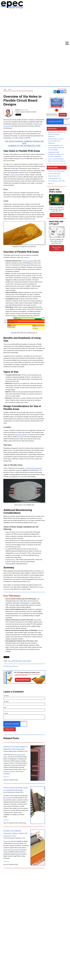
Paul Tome (25, 110)
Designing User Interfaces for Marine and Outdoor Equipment (56, 134)
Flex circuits (6, 841)
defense (12, 771)
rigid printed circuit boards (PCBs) (13, 849)
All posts (9, 666)
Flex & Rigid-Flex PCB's (15, 661)
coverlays (26, 257)
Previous (15, 666)
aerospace (6, 771)
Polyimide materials (27, 260)
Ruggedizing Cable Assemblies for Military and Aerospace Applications (56, 154)
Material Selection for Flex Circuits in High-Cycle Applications (55, 141)
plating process (15, 174)
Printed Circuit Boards (56, 171)
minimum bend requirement (34, 468)
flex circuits (6, 797)
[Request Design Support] (56, 231)
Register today (53, 207)
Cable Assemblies (54, 178)
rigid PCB (18, 553)
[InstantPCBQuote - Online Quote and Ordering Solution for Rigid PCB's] (56, 199)
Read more (6, 776)
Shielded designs (10, 559)
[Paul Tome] (8, 112)
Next (4, 666)
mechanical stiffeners (21, 434)
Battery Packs (54, 176)
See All (50, 183)
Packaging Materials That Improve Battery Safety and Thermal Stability (56, 147)
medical (23, 769)
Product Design (26, 661)
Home (4, 89)
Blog (9, 89)
